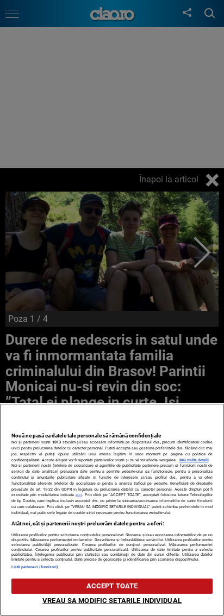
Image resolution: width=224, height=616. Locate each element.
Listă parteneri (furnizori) (35, 566)
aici (79, 494)
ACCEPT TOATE (112, 586)
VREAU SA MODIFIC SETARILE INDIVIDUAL (112, 600)
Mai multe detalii (194, 460)
